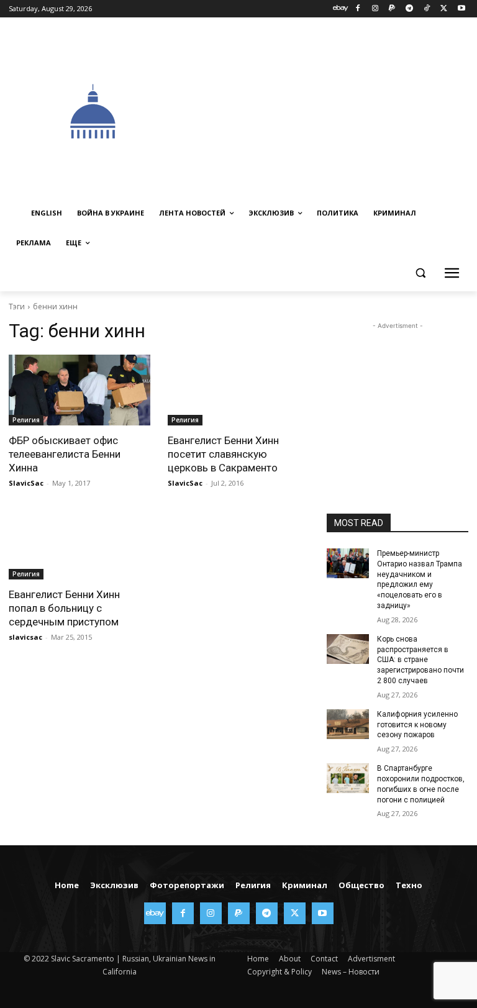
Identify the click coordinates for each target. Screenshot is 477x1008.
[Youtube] (461, 9)
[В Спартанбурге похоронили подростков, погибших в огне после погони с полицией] (348, 778)
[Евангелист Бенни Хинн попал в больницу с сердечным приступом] (79, 544)
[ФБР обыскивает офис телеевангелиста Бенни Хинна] (79, 390)
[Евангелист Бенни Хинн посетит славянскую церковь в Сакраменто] (238, 390)
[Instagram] (375, 9)
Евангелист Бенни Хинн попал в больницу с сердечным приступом (64, 608)
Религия (26, 419)
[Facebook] (357, 9)
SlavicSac (26, 483)
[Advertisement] (327, 110)
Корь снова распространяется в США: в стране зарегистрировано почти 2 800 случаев (420, 660)
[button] (420, 273)
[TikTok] (427, 9)
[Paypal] (392, 9)
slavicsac (25, 637)
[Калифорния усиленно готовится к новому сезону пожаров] (348, 724)
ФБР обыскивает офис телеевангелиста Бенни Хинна (64, 454)
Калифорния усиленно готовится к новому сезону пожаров (417, 725)
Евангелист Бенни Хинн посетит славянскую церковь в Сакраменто (223, 454)
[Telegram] (409, 9)
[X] (444, 9)
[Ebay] (341, 9)
